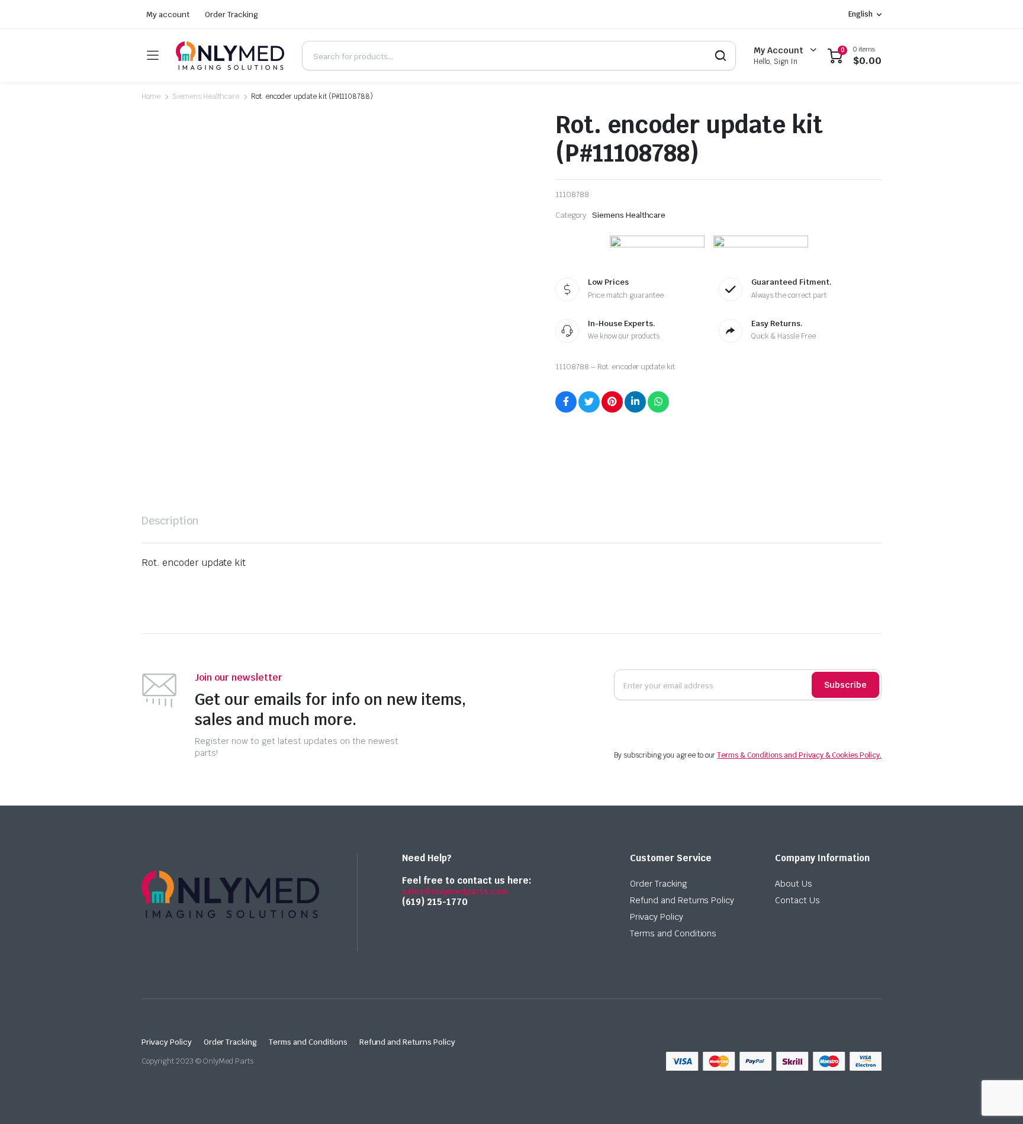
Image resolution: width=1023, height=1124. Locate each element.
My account (167, 14)
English (860, 14)
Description (170, 520)
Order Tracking (232, 14)
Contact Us (797, 900)
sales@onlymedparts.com (455, 891)
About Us (793, 883)
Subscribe (845, 684)
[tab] (170, 521)
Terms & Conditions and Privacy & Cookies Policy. (799, 755)
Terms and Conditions (673, 933)
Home (150, 96)
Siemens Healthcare (205, 96)
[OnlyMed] (230, 55)
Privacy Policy (656, 917)
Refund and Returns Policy (682, 900)
